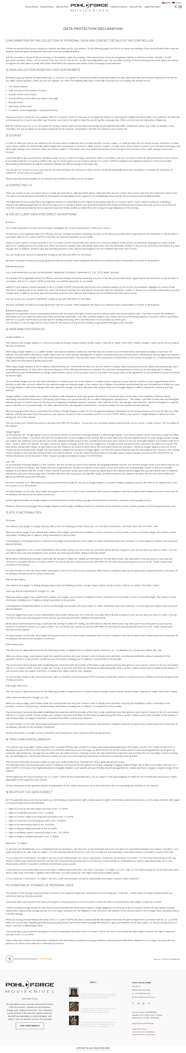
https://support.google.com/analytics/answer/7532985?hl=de (72, 455)
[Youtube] (145, 1003)
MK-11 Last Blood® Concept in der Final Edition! (98, 1004)
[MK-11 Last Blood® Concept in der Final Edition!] (74, 1006)
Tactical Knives (46, 7)
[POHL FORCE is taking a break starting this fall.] (74, 992)
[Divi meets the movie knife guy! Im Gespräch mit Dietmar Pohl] (74, 1020)
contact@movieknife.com (144, 997)
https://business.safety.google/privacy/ (132, 500)
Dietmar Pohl (62, 7)
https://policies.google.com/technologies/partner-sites (149, 506)
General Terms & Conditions (143, 1032)
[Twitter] (139, 1003)
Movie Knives (31, 7)
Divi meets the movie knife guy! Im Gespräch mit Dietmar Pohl (98, 1018)
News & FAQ (136, 7)
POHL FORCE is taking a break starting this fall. (96, 990)
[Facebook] (134, 1003)
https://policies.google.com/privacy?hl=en (89, 500)
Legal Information (152, 7)
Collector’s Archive (119, 7)
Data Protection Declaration (143, 1035)
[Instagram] (150, 1003)
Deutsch (178, 3)
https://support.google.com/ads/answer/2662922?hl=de (145, 452)
